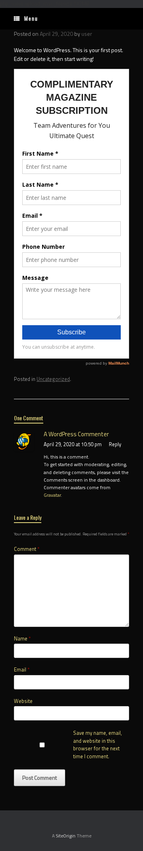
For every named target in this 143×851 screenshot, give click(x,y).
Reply (115, 444)
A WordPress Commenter (76, 434)
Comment (26, 549)
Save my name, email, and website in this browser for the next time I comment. (97, 744)
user (86, 33)
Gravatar (52, 495)
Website (23, 701)
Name (22, 638)
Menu (31, 18)
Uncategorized (53, 379)
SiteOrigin (65, 835)
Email (21, 669)
